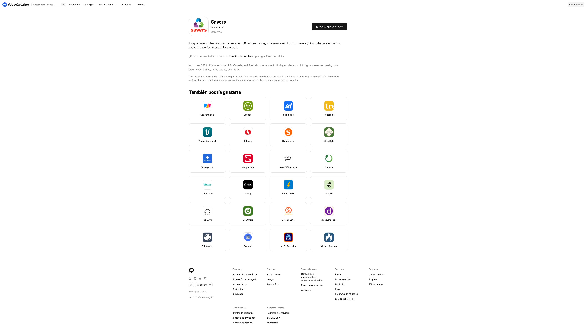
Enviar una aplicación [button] (312, 285)
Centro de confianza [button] (243, 313)
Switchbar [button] (238, 289)
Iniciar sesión (576, 4)
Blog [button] (337, 289)
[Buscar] (63, 4)
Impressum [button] (272, 322)
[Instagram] (205, 278)
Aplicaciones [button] (273, 274)
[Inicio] (15, 4)
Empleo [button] (373, 279)
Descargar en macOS (331, 26)
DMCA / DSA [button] (273, 317)
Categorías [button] (272, 284)
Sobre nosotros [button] (377, 274)
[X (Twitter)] (190, 278)
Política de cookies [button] (243, 322)
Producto (73, 4)
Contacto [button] (339, 284)
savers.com (217, 27)
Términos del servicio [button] (278, 313)
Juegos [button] (271, 279)
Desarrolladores (107, 4)
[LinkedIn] (195, 278)
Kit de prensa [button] (376, 284)
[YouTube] (200, 278)
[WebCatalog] (191, 270)
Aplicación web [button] (241, 284)
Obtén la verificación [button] (311, 280)
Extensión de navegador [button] (245, 279)
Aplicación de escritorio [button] (245, 274)
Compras (216, 31)
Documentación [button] (343, 279)
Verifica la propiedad (243, 56)
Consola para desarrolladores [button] (309, 275)
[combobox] (204, 284)
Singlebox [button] (238, 294)
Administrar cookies (197, 292)
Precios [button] (339, 274)
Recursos (126, 4)
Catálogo (88, 4)
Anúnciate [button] (306, 290)
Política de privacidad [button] (244, 317)
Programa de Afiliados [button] (346, 294)
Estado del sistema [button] (345, 298)
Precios (141, 4)
